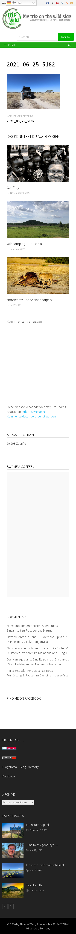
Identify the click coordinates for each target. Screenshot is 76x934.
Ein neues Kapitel (37, 825)
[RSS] (67, 3)
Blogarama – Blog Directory (20, 767)
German (16, 2)
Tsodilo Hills (34, 885)
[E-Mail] (71, 3)
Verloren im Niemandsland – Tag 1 (44, 653)
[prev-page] (5, 906)
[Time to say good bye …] (13, 845)
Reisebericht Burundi (39, 630)
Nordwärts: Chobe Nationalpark (30, 300)
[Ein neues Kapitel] (13, 825)
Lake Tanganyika (37, 642)
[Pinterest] (57, 3)
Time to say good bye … (42, 845)
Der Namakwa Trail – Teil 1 (47, 664)
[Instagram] (62, 3)
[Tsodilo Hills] (13, 886)
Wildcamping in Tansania (24, 243)
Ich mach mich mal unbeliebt (45, 865)
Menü (11, 45)
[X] (52, 3)
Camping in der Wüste (54, 675)
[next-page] (11, 906)
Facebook (8, 776)
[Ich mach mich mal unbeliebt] (13, 866)
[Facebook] (47, 3)
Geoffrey (13, 187)
